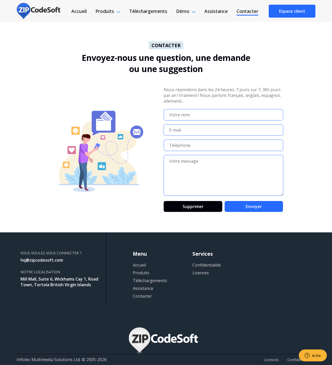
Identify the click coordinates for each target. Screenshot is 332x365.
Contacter (247, 11)
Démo (182, 11)
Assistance (216, 11)
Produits (104, 11)
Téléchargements (148, 11)
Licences (200, 273)
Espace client (292, 11)
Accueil (79, 11)
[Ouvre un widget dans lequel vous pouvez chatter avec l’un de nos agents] (313, 355)
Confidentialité (206, 265)
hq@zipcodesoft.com (41, 260)
